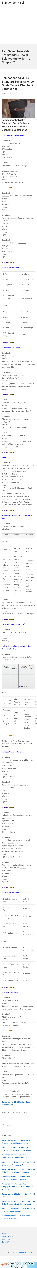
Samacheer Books (19, 1266)
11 (11, 1266)
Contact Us (6, 1242)
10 (33, 1264)
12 (15, 1266)
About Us (5, 1234)
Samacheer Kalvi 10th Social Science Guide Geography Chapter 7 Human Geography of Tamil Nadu (18, 1187)
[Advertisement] (18, 24)
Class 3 (24, 1112)
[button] (18, 1265)
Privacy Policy (7, 1236)
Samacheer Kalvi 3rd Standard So (15, 1102)
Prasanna (18, 1112)
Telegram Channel (25, 1266)
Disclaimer (6, 1239)
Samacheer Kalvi (25, 1252)
